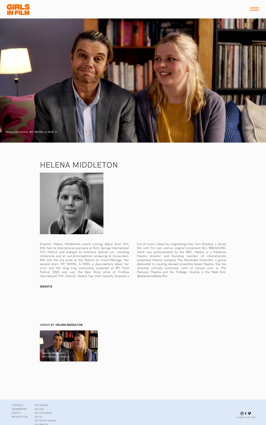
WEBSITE (46, 286)
